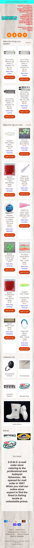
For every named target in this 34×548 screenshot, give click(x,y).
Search (11, 530)
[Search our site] (25, 35)
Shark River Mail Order (19, 541)
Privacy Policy (10, 534)
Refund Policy (20, 530)
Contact (23, 532)
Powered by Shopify (17, 544)
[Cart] (19, 35)
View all (28, 43)
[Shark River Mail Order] (9, 18)
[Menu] (9, 35)
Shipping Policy (13, 532)
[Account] (14, 35)
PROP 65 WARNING (17, 536)
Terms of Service (23, 534)
